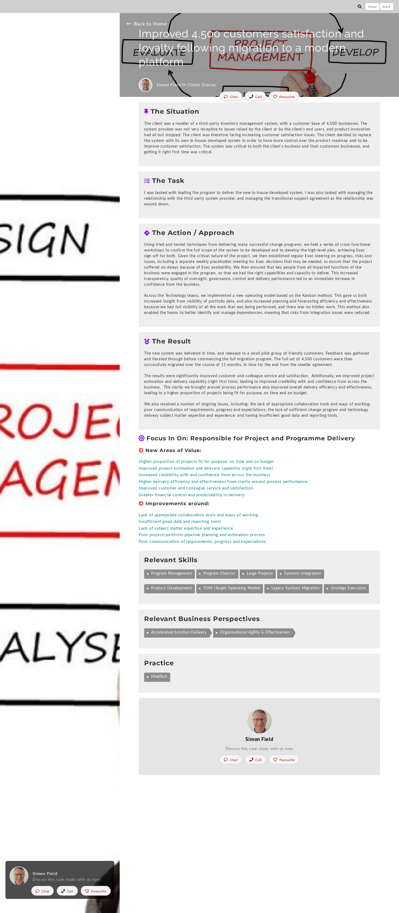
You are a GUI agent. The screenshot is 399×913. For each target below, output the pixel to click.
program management (171, 573)
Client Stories (202, 85)
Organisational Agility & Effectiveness (255, 632)
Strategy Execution (348, 588)
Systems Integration (302, 573)
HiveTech (159, 677)
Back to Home (146, 24)
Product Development (171, 588)
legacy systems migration (295, 588)
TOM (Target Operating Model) (232, 588)
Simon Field (168, 85)
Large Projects (260, 573)
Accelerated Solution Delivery (179, 632)
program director (219, 573)
